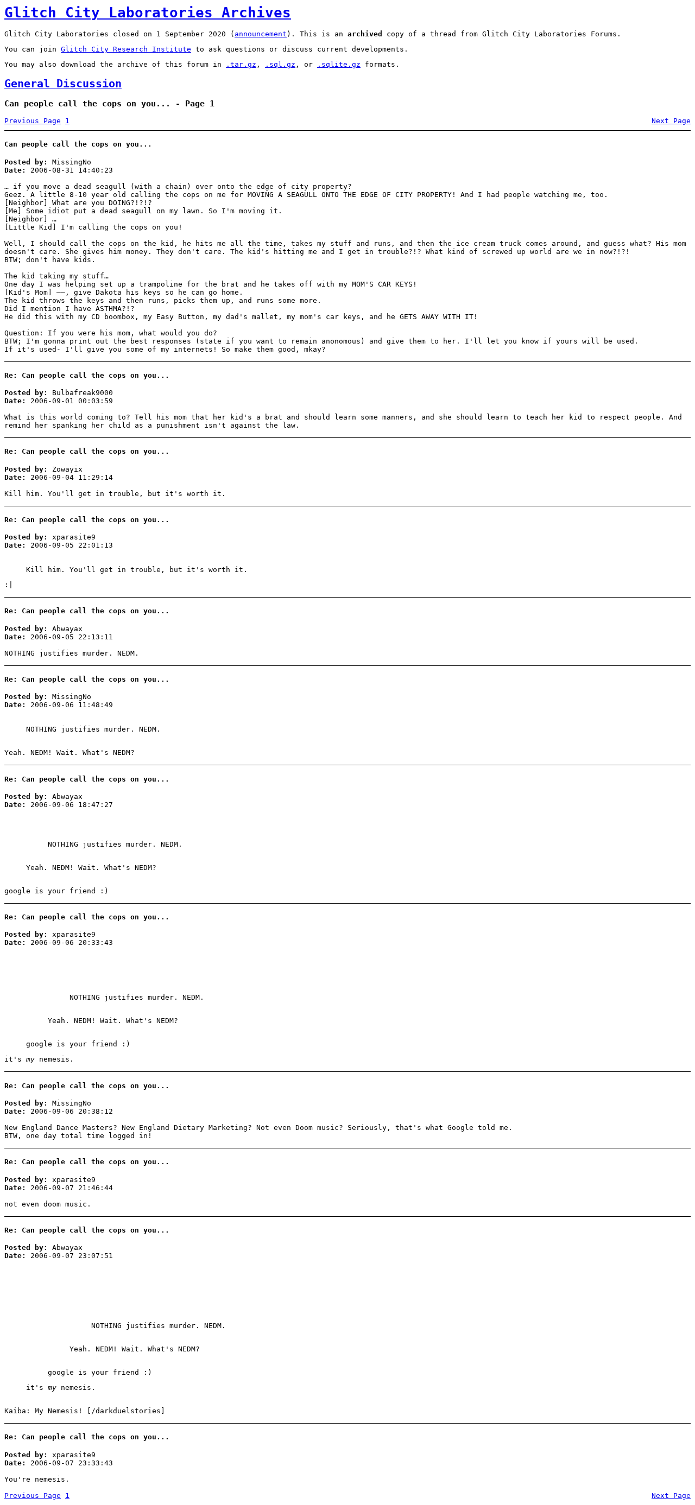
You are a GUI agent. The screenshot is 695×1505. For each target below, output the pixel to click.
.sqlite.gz (339, 64)
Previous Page (32, 121)
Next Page (671, 121)
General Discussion (63, 84)
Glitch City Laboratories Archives (147, 12)
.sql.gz (280, 64)
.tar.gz (241, 64)
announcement (261, 34)
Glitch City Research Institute (126, 49)
